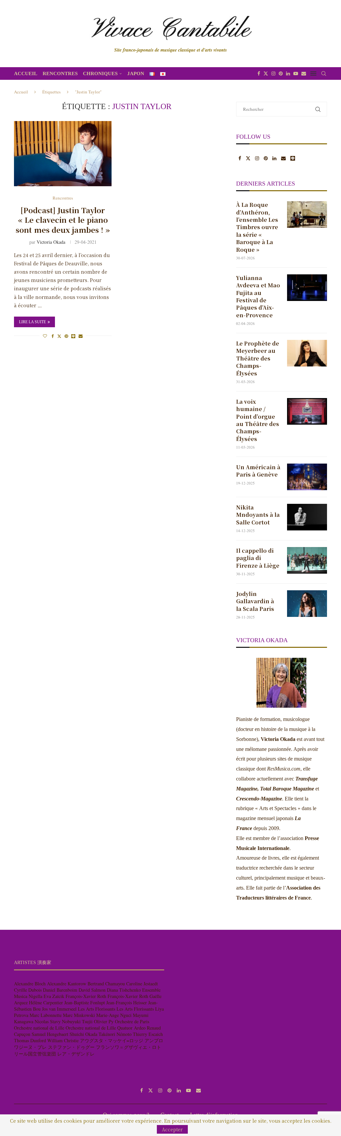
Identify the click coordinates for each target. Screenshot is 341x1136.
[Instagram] (273, 73)
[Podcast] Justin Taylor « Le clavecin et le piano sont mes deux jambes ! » (63, 220)
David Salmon (92, 990)
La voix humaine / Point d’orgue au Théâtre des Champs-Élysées (257, 420)
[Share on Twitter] (59, 336)
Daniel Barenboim (60, 990)
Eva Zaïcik (54, 996)
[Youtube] (295, 73)
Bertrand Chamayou (106, 983)
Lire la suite (32, 322)
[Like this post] (45, 336)
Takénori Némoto (115, 1034)
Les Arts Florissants (96, 1009)
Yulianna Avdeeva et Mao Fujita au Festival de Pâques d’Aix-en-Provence (258, 296)
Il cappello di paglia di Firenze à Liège (257, 558)
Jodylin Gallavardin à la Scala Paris (255, 601)
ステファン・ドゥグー (71, 1047)
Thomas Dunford (30, 1040)
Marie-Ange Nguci (114, 1015)
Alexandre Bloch (30, 983)
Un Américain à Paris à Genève (258, 471)
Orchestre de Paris (132, 1021)
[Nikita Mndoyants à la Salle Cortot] (307, 517)
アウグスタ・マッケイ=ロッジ (111, 1040)
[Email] (303, 73)
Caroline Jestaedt (142, 983)
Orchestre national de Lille (39, 1028)
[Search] (323, 73)
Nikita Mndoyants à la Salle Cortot (258, 515)
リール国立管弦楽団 (35, 1054)
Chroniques (100, 73)
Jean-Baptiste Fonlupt (84, 1002)
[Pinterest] (281, 73)
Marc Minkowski (79, 1015)
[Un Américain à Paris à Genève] (307, 477)
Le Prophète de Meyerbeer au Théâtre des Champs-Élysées (257, 358)
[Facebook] (258, 73)
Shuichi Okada (83, 1034)
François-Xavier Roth (86, 996)
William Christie (63, 1040)
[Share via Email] (81, 336)
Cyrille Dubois (28, 990)
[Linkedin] (288, 73)
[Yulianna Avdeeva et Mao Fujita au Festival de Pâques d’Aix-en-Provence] (307, 287)
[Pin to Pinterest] (66, 336)
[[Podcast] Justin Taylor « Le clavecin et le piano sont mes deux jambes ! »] (63, 153)
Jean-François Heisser (126, 1002)
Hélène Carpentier (46, 1002)
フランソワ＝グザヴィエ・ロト (128, 1047)
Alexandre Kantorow (66, 983)
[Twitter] (265, 73)
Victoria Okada (51, 242)
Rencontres (60, 73)
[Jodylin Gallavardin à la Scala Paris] (307, 603)
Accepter (172, 1129)
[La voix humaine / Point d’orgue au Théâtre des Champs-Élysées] (307, 411)
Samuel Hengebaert (50, 1034)
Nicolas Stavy (48, 1021)
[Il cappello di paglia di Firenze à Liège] (307, 560)
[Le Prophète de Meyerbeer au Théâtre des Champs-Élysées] (307, 353)
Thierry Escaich (148, 1034)
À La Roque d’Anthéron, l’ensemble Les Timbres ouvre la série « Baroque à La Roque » (257, 227)
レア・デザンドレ (76, 1054)
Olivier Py (104, 1021)
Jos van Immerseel (59, 1009)
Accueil (25, 73)
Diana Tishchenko (124, 990)
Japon (135, 73)
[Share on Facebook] (53, 336)
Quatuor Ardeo (131, 1028)
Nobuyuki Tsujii (77, 1021)
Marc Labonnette (46, 1015)
